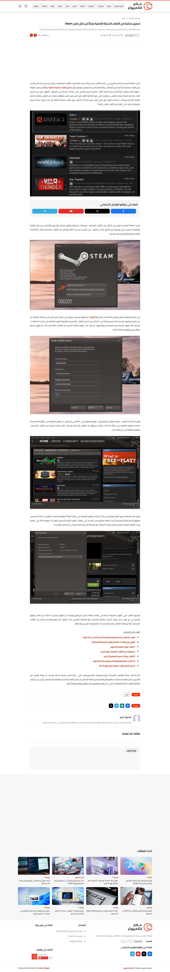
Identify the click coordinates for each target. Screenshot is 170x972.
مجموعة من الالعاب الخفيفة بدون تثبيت (117, 651)
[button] (127, 706)
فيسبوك (91, 6)
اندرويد (60, 6)
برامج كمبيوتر (119, 6)
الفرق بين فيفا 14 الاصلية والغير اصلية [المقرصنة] (113, 642)
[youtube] (71, 211)
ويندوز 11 (100, 6)
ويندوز (109, 6)
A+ (35, 35)
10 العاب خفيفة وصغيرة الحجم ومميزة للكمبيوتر (114, 661)
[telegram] (44, 211)
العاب (67, 6)
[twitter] (97, 211)
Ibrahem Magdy (43, 968)
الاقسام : (149, 941)
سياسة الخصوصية (76, 941)
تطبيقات (149, 877)
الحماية (82, 6)
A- (31, 35)
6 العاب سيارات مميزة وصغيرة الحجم (119, 656)
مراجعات (44, 6)
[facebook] (123, 211)
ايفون (52, 6)
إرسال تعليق (131, 750)
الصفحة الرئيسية (134, 18)
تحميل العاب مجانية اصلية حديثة (58, 87)
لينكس (74, 6)
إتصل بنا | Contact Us (75, 936)
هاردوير (36, 6)
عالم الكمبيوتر (128, 968)
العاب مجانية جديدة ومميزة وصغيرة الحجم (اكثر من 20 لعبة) (109, 637)
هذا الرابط (94, 317)
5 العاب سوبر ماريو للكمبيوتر (122, 647)
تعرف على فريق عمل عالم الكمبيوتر (69, 931)
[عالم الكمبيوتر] (140, 6)
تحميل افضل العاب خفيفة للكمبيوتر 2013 (117, 666)
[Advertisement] (85, 63)
